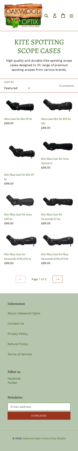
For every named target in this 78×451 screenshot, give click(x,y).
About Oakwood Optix (24, 313)
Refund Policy (18, 344)
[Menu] (71, 15)
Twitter (12, 382)
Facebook (14, 378)
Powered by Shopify (54, 438)
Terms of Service (20, 354)
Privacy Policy (18, 334)
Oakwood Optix (32, 438)
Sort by (9, 82)
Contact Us (16, 323)
